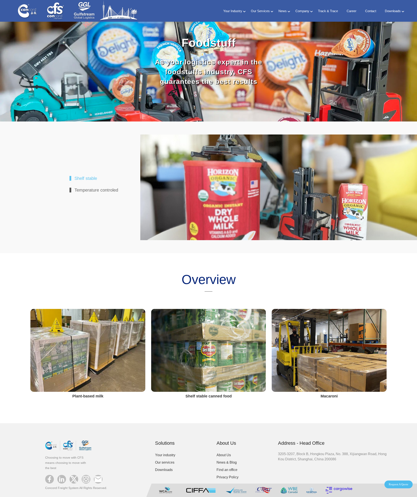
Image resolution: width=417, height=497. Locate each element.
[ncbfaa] (311, 489)
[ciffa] (201, 489)
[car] (339, 489)
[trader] (236, 489)
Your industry (165, 455)
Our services (164, 462)
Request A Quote (398, 484)
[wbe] (289, 489)
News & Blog (227, 462)
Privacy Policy (227, 477)
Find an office (227, 470)
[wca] (167, 489)
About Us (224, 455)
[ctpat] (263, 489)
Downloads (164, 470)
